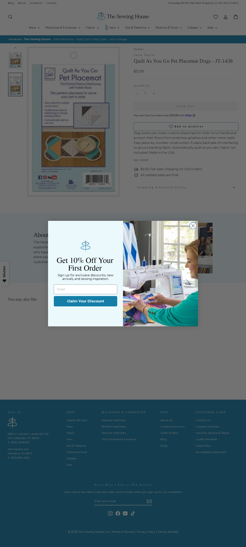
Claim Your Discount (85, 301)
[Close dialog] (193, 225)
